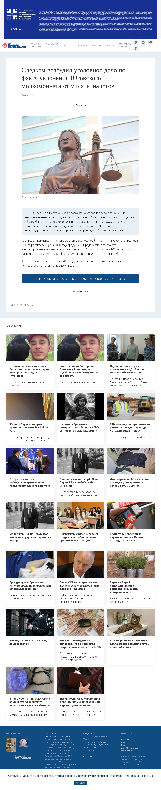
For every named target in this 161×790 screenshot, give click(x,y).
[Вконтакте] (150, 42)
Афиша (110, 45)
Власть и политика (36, 45)
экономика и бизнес (22, 305)
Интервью (97, 45)
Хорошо (80, 783)
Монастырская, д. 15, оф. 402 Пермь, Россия (95, 746)
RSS (123, 742)
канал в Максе (71, 279)
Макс (128, 748)
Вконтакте (135, 748)
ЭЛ (53, 761)
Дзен (123, 748)
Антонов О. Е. (106, 742)
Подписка (125, 745)
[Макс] (143, 42)
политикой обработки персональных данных (125, 775)
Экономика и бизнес (52, 45)
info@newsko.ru (89, 756)
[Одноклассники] (136, 48)
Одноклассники (128, 750)
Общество (68, 45)
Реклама (125, 739)
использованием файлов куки (75, 775)
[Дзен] (136, 42)
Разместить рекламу (125, 45)
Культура (82, 45)
